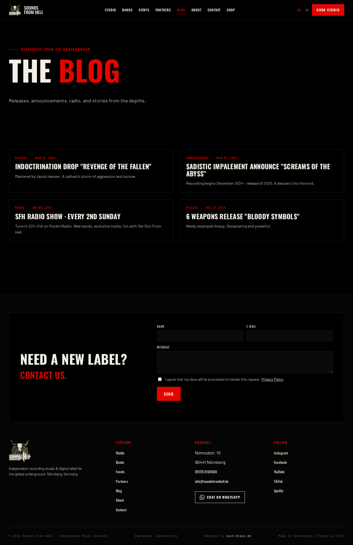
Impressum (143, 536)
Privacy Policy (272, 379)
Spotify (278, 490)
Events (144, 9)
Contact (214, 9)
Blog (181, 9)
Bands (127, 9)
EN (299, 10)
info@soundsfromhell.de (212, 481)
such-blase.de (238, 536)
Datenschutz (167, 536)
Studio (110, 9)
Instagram (281, 453)
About (196, 9)
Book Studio (328, 9)
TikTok (278, 481)
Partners (163, 9)
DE (307, 10)
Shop (231, 9)
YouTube (279, 471)
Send (169, 394)
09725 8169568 (206, 471)
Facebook (280, 462)
